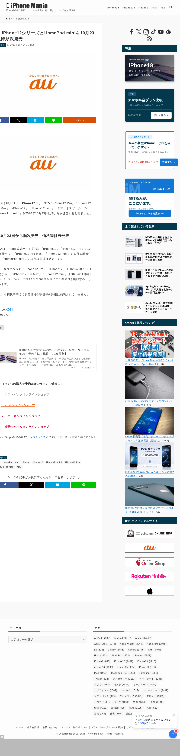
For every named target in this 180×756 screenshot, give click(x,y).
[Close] (2, 737)
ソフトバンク (105, 696)
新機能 (118, 708)
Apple (143, 638)
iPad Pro (121, 655)
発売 (100, 713)
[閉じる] (174, 715)
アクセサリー (124, 678)
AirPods (102, 638)
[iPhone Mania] (27, 5)
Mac (100, 673)
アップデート (150, 678)
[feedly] (168, 32)
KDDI (9, 309)
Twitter (101, 678)
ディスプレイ (131, 696)
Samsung (148, 673)
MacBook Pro (123, 673)
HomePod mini (11, 462)
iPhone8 (102, 661)
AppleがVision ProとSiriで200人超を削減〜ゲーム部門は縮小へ (159, 289)
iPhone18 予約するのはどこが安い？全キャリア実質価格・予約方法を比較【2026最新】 (54, 351)
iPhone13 (146, 661)
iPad (101, 655)
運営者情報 (33, 727)
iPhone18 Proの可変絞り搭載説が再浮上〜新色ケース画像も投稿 (159, 256)
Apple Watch (131, 644)
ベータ (121, 702)
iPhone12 (38, 462)
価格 (156, 702)
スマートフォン (155, 690)
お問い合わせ (50, 727)
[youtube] (161, 32)
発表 (115, 713)
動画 (100, 708)
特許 (152, 708)
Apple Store (105, 644)
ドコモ (102, 702)
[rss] (150, 38)
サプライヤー (105, 690)
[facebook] (131, 32)
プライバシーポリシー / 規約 (107, 727)
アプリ (102, 684)
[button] (18, 120)
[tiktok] (153, 32)
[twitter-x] (139, 32)
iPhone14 (103, 667)
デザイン (155, 696)
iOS (154, 649)
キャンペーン (144, 684)
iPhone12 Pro (72, 462)
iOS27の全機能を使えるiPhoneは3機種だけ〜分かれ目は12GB (158, 240)
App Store (156, 644)
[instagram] (146, 32)
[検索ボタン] (170, 7)
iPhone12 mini (54, 462)
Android (122, 638)
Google (136, 649)
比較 (135, 708)
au (99, 649)
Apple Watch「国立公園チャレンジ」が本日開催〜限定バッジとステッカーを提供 (159, 307)
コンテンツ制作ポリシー (74, 727)
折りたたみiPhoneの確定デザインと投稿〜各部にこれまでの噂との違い (159, 273)
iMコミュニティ (39, 437)
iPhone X (147, 667)
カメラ (121, 684)
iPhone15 (125, 667)
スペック (130, 690)
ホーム (19, 727)
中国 (139, 702)
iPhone (26, 462)
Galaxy (116, 649)
